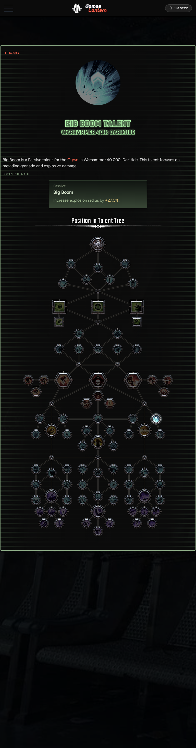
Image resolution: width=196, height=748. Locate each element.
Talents (14, 53)
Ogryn (72, 159)
